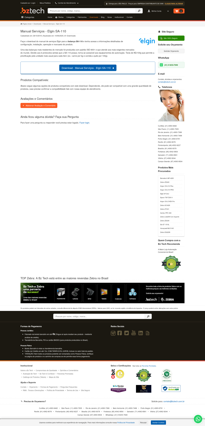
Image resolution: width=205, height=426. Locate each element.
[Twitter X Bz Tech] (127, 334)
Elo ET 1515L (164, 224)
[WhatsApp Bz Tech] (198, 419)
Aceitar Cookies (158, 422)
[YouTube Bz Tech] (134, 334)
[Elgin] (146, 41)
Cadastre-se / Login (27, 3)
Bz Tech (32, 10)
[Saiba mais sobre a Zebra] (102, 292)
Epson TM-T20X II (166, 197)
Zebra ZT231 (164, 209)
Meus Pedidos (45, 3)
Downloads (94, 17)
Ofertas (61, 17)
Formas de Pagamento (49, 387)
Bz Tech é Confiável (47, 373)
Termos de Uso (72, 390)
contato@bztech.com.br (167, 82)
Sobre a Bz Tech (26, 370)
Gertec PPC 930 (165, 213)
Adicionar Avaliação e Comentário (40, 105)
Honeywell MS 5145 (167, 228)
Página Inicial (27, 24)
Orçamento (33, 387)
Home (50, 17)
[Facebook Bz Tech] (120, 334)
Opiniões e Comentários (69, 370)
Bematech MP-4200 (167, 178)
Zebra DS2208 (165, 232)
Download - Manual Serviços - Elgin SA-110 (86, 68)
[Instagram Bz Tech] (113, 334)
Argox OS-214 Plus (166, 186)
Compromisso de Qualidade (46, 370)
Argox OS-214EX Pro (167, 201)
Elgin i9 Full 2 (164, 193)
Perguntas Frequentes (68, 387)
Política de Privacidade (55, 390)
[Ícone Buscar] (139, 10)
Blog (102, 17)
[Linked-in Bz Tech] (141, 334)
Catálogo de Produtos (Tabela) (34, 377)
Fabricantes (82, 17)
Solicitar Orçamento (171, 51)
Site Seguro (85, 390)
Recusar (143, 422)
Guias (109, 17)
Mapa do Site (54, 377)
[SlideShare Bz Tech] (148, 334)
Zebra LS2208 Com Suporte (169, 217)
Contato (130, 17)
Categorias (70, 17)
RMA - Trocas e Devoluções (33, 390)
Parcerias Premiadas (65, 373)
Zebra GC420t (165, 205)
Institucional (119, 17)
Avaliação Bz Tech (30, 373)
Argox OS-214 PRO (167, 190)
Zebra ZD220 (164, 182)
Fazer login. (84, 122)
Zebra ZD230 (164, 220)
